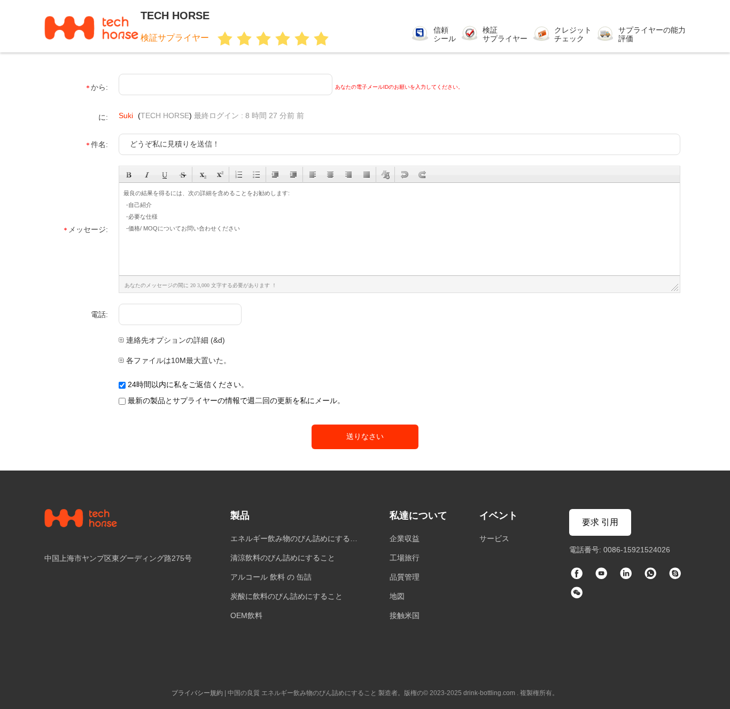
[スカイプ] (674, 574)
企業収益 (405, 538)
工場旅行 (405, 557)
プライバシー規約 (197, 693)
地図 (397, 596)
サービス (494, 538)
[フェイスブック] (576, 574)
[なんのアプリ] (650, 574)
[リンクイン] (625, 574)
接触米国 (405, 615)
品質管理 (405, 577)
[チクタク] (601, 574)
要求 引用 (600, 522)
